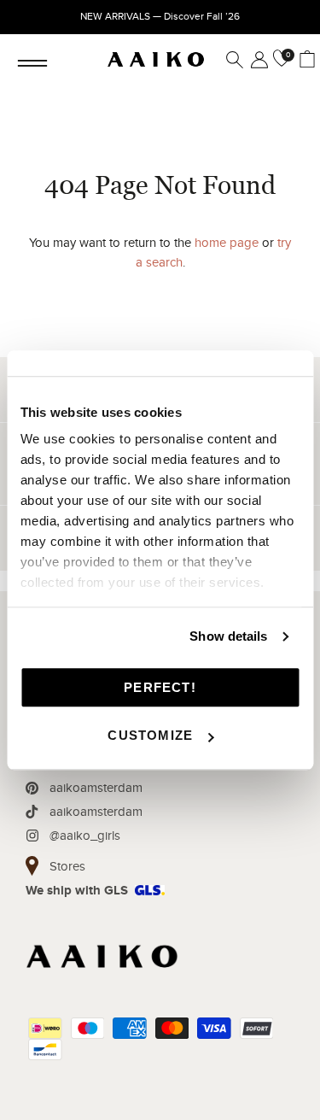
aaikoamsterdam (96, 787)
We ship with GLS (77, 891)
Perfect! (160, 687)
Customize (150, 735)
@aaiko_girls (84, 835)
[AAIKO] (156, 59)
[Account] (256, 59)
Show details (228, 636)
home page (227, 242)
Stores (67, 866)
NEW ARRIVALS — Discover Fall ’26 (160, 16)
